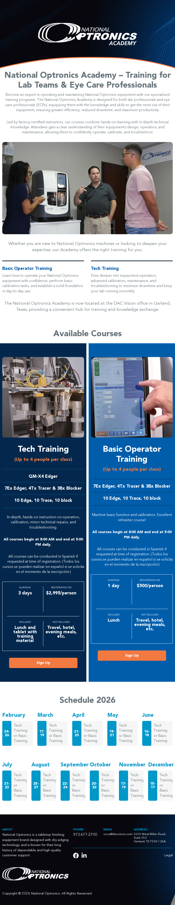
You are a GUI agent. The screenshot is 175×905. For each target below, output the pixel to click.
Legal (168, 855)
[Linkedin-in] (84, 855)
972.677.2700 (85, 835)
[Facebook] (76, 855)
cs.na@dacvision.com (118, 834)
